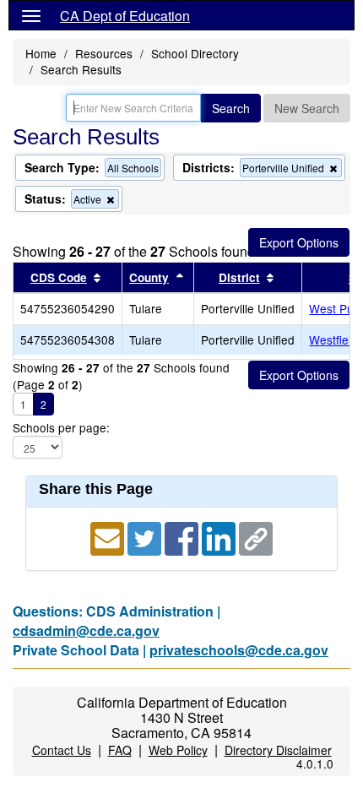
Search (231, 108)
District (239, 277)
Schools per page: (61, 428)
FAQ (120, 749)
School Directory (195, 53)
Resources (104, 53)
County (149, 277)
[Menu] (31, 15)
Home (41, 53)
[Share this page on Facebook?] (183, 537)
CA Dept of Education (125, 15)
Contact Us (61, 749)
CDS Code (58, 277)
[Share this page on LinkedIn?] (220, 537)
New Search (306, 108)
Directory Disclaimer (278, 749)
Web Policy (178, 749)
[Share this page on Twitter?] (146, 537)
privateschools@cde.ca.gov (238, 650)
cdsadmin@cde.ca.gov (86, 630)
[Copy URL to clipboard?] (256, 537)
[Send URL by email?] (108, 537)
